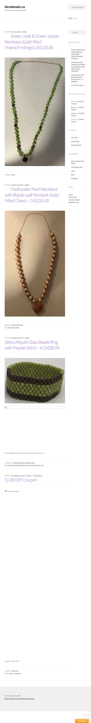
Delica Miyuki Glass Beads (22, 463)
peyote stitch (35, 465)
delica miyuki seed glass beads (19, 465)
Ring (33, 463)
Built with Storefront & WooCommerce (19, 699)
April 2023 (74, 137)
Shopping (15, 671)
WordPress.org (74, 202)
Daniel (73, 113)
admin (24, 32)
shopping (17, 673)
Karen (73, 107)
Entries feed (73, 197)
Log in (71, 195)
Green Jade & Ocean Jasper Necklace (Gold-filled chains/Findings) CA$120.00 (32, 41)
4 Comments (37, 476)
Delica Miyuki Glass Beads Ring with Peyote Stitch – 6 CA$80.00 (32, 345)
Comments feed (74, 200)
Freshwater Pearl (17, 325)
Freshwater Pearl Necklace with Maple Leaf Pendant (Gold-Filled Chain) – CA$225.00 (32, 194)
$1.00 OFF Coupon (21, 480)
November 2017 (76, 145)
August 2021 (75, 141)
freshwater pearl (13, 328)
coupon (11, 673)
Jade (13, 175)
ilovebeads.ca (15, 7)
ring (42, 465)
